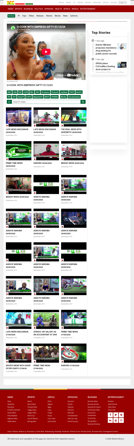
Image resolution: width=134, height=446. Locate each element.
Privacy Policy (86, 431)
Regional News (12, 418)
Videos (80, 2)
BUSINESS (28, 8)
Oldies (31, 16)
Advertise (97, 2)
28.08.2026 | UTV (66, 135)
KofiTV (28, 97)
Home (61, 2)
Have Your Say (72, 418)
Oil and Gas (92, 418)
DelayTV (21, 97)
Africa (49, 401)
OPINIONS (48, 8)
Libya (49, 410)
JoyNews (64, 92)
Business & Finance (94, 407)
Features (70, 407)
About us (23, 431)
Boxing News (31, 421)
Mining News (92, 421)
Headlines (10, 404)
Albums (49, 16)
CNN (15, 92)
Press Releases (12, 416)
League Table (31, 413)
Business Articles (93, 404)
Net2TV (79, 92)
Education (10, 407)
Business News (93, 401)
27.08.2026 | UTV (39, 337)
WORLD (75, 8)
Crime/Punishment (13, 410)
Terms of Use (75, 431)
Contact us (32, 431)
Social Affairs (11, 413)
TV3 (9, 97)
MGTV (47, 97)
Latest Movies (112, 404)
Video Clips (111, 410)
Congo (50, 413)
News (65, 16)
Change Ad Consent (111, 431)
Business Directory (94, 424)
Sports (29, 401)
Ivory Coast (51, 418)
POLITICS (38, 8)
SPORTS (18, 8)
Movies (88, 2)
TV (74, 2)
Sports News (31, 404)
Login (121, 2)
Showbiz (111, 401)
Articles (70, 404)
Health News (11, 421)
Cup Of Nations (32, 418)
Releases (40, 16)
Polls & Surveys (73, 421)
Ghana (106, 2)
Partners (66, 431)
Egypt (49, 407)
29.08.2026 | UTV (11, 135)
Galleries (73, 16)
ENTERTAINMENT (88, 8)
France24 (55, 92)
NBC (32, 92)
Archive (11, 16)
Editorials (71, 413)
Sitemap (58, 431)
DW (20, 92)
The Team (40, 431)
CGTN (26, 92)
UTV (14, 97)
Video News (112, 407)
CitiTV (72, 92)
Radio (68, 2)
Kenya (50, 416)
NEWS (10, 8)
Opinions (71, 401)
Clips (24, 16)
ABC (37, 92)
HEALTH (58, 8)
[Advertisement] (66, 439)
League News (31, 410)
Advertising (50, 431)
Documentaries (74, 97)
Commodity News (94, 410)
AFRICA (66, 8)
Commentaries (72, 416)
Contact (114, 2)
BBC (9, 92)
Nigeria (50, 404)
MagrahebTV (38, 97)
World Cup (31, 416)
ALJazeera (45, 92)
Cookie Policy (97, 431)
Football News (32, 407)
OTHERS (54, 97)
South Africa (52, 421)
